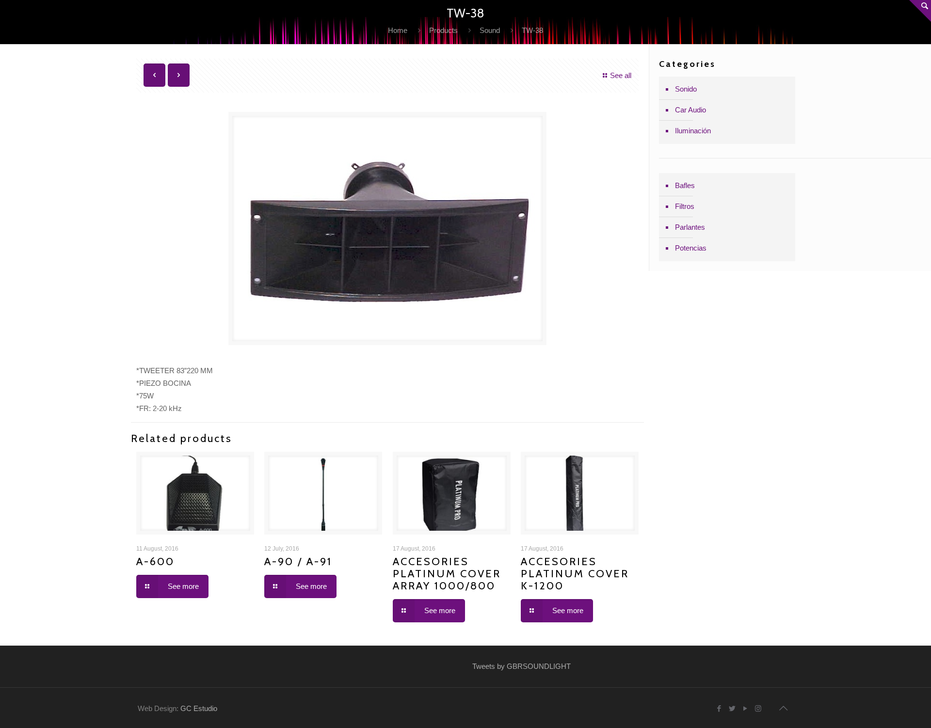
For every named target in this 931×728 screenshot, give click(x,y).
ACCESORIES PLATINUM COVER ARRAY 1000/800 (447, 573)
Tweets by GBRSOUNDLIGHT (521, 666)
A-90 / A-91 (298, 561)
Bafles (685, 185)
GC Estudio (198, 708)
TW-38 (532, 30)
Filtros (684, 206)
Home (397, 30)
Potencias (690, 248)
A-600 (155, 561)
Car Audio (690, 110)
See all (620, 75)
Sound (490, 30)
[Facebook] (719, 708)
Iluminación (693, 131)
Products (443, 30)
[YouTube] (745, 708)
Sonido (686, 89)
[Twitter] (732, 708)
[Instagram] (758, 708)
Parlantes (690, 227)
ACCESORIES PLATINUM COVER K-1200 (575, 573)
